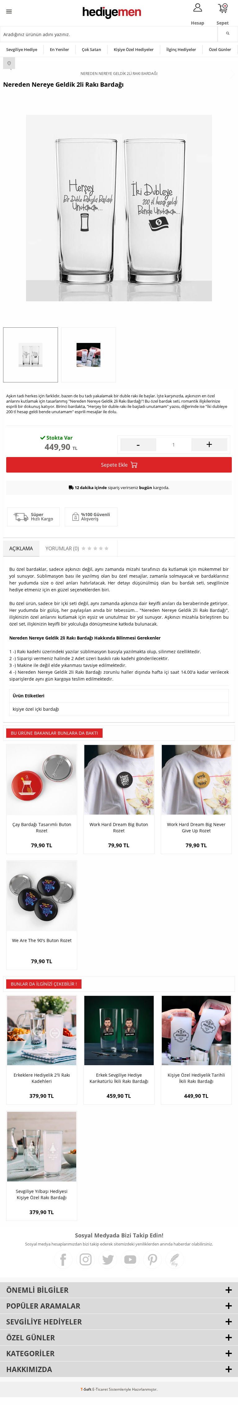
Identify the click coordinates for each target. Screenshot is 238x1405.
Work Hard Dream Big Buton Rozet (119, 827)
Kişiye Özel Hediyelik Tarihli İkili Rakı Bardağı (196, 1078)
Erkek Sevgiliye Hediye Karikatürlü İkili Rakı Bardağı (119, 1078)
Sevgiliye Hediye (21, 49)
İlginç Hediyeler (181, 49)
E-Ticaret (100, 1389)
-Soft (86, 1389)
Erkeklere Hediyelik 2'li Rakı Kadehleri (42, 1078)
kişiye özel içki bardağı (36, 709)
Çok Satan (91, 49)
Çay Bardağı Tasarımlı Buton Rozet (41, 827)
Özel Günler (220, 49)
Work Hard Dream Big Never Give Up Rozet (196, 827)
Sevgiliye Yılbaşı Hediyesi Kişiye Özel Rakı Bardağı (42, 1194)
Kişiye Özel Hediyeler (134, 49)
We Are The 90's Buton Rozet (42, 940)
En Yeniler (59, 49)
